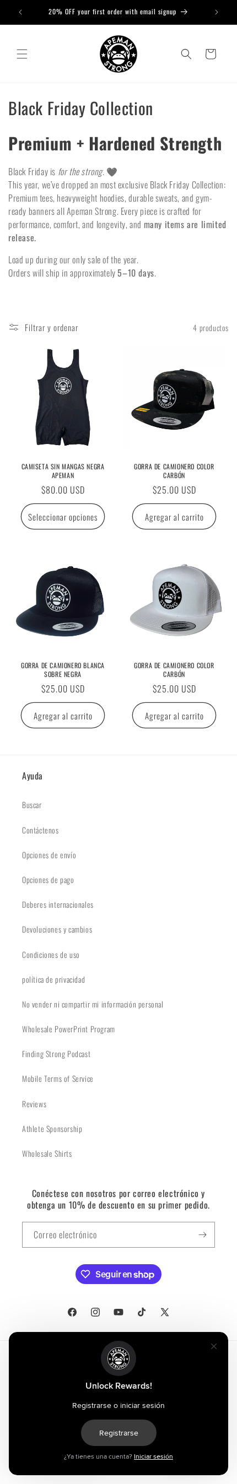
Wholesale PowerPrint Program (68, 1029)
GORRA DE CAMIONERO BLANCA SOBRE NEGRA (63, 669)
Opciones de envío (49, 854)
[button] (22, 54)
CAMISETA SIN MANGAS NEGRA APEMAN (63, 470)
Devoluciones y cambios (57, 929)
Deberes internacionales (58, 904)
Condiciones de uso (51, 954)
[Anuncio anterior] (20, 12)
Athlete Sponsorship (52, 1128)
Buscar (32, 804)
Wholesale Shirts (47, 1153)
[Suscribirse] (202, 1235)
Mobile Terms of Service (58, 1078)
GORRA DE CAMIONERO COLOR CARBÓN (174, 470)
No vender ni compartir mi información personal (93, 1004)
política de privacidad (53, 979)
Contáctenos (40, 830)
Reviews (34, 1103)
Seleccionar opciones (63, 517)
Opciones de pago (48, 879)
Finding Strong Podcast (56, 1053)
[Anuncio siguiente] (216, 12)
